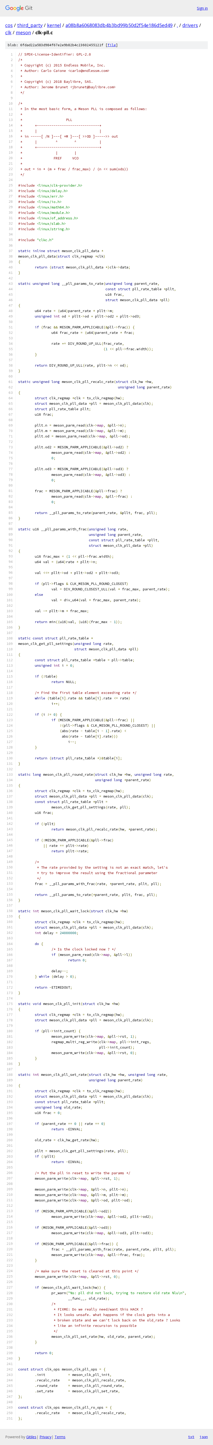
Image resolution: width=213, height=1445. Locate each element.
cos (9, 25)
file (112, 45)
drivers (190, 25)
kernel (54, 25)
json (203, 1436)
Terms (60, 1436)
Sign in (202, 8)
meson (23, 32)
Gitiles (31, 1436)
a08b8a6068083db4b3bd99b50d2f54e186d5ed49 (118, 25)
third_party (30, 25)
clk (8, 32)
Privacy (45, 1436)
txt (191, 1436)
